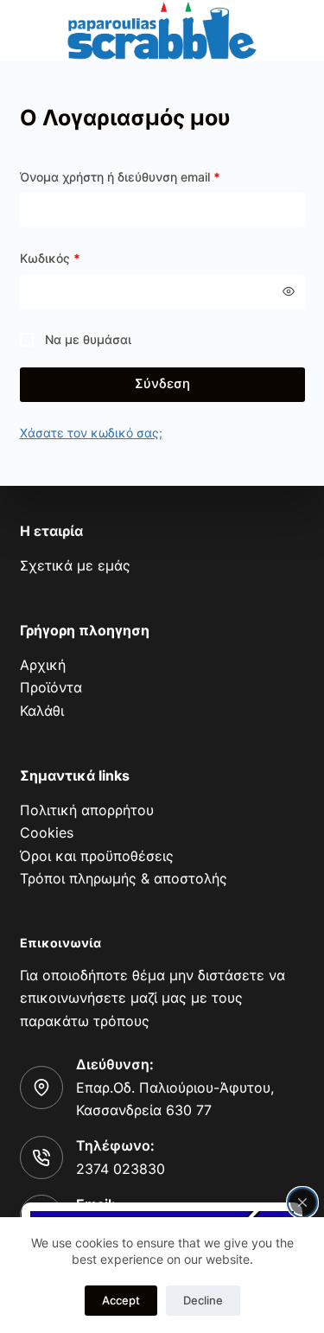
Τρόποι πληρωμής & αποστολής (123, 878)
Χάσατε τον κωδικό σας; (91, 432)
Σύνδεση (162, 383)
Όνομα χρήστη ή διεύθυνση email (120, 176)
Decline (203, 1300)
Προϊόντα (51, 687)
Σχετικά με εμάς (75, 565)
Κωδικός (50, 258)
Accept (121, 1300)
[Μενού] (30, 30)
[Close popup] (302, 1202)
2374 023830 (120, 1168)
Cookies (46, 832)
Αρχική (43, 664)
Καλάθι (42, 710)
